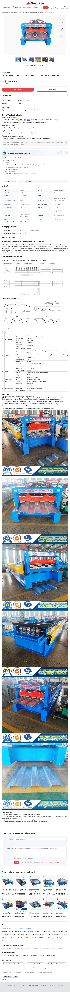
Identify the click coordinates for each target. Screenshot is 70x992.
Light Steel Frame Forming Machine (10, 938)
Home (3, 12)
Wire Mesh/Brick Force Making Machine (60, 935)
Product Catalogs (26, 928)
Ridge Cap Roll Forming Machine (10, 935)
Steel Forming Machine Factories (35, 964)
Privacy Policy (60, 985)
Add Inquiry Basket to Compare (35, 65)
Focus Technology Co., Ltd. (24, 985)
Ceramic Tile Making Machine (10, 955)
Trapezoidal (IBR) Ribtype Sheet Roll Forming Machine (10, 931)
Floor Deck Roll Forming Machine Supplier (37, 968)
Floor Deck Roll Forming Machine (26, 935)
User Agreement (44, 985)
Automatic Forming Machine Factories (13, 964)
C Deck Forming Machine (57, 968)
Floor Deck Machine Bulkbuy (10, 976)
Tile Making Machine (49, 12)
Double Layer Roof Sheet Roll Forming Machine (43, 931)
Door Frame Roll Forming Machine (26, 938)
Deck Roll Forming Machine (45, 972)
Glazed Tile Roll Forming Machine (60, 931)
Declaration (52, 985)
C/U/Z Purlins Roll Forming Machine (43, 935)
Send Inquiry (18, 89)
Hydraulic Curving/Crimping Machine (60, 938)
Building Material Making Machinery (34, 12)
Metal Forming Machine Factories (56, 964)
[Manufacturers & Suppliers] (35, 3)
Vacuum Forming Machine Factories (12, 968)
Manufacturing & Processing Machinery (15, 12)
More (3, 979)
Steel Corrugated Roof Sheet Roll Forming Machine (26, 931)
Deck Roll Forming (29, 972)
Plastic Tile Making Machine (29, 955)
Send (16, 863)
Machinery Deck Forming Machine (12, 972)
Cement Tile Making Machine (47, 955)
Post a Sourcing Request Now (51, 863)
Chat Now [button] (53, 90)
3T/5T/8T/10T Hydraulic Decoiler (43, 938)
